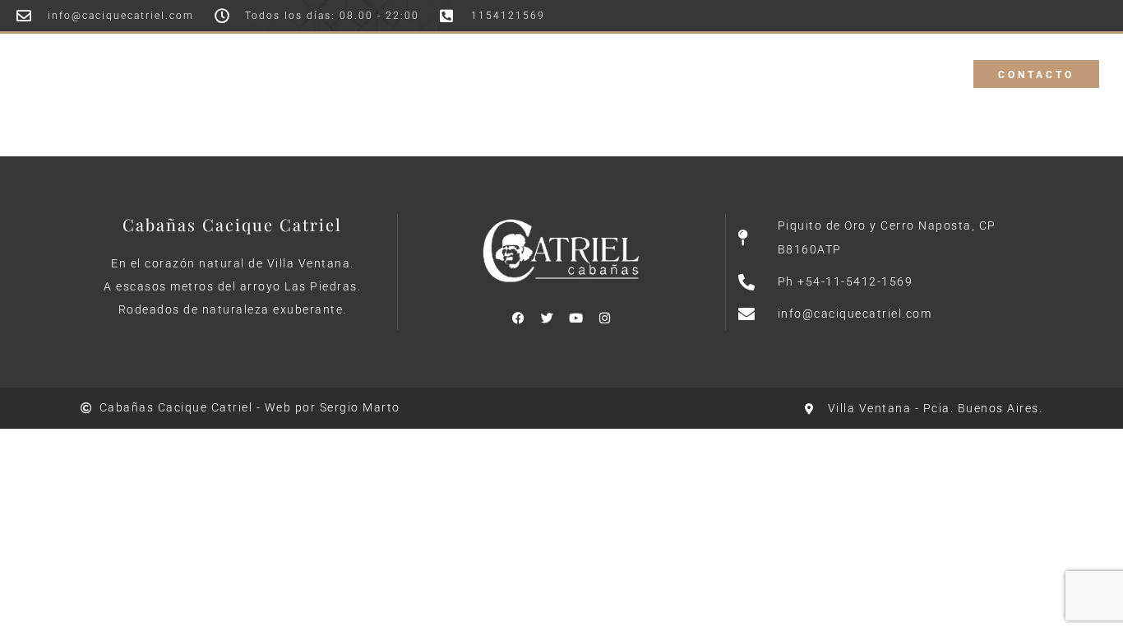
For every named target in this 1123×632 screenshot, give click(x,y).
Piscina (639, 61)
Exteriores (550, 61)
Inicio (359, 61)
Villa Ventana (734, 61)
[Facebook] (518, 317)
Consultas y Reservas (558, 85)
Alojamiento (447, 61)
